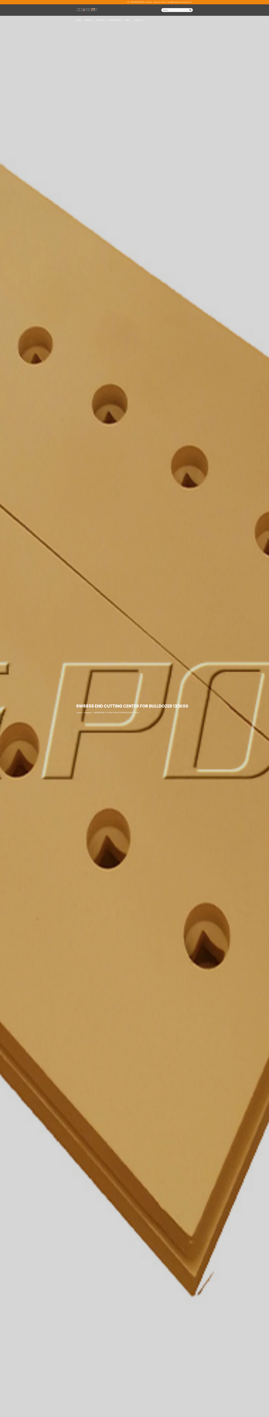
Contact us (138, 20)
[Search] (190, 10)
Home (78, 20)
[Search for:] (163, 10)
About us (88, 20)
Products (100, 20)
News (127, 20)
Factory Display (114, 20)
